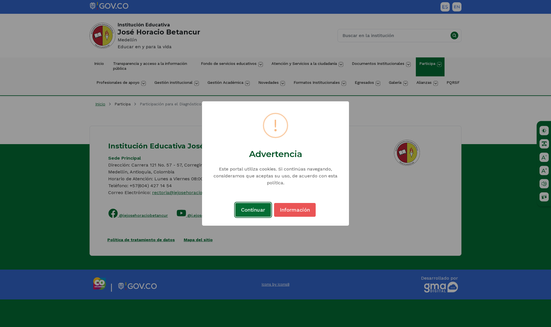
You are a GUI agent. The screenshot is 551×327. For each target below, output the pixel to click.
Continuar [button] (253, 210)
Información (295, 210)
